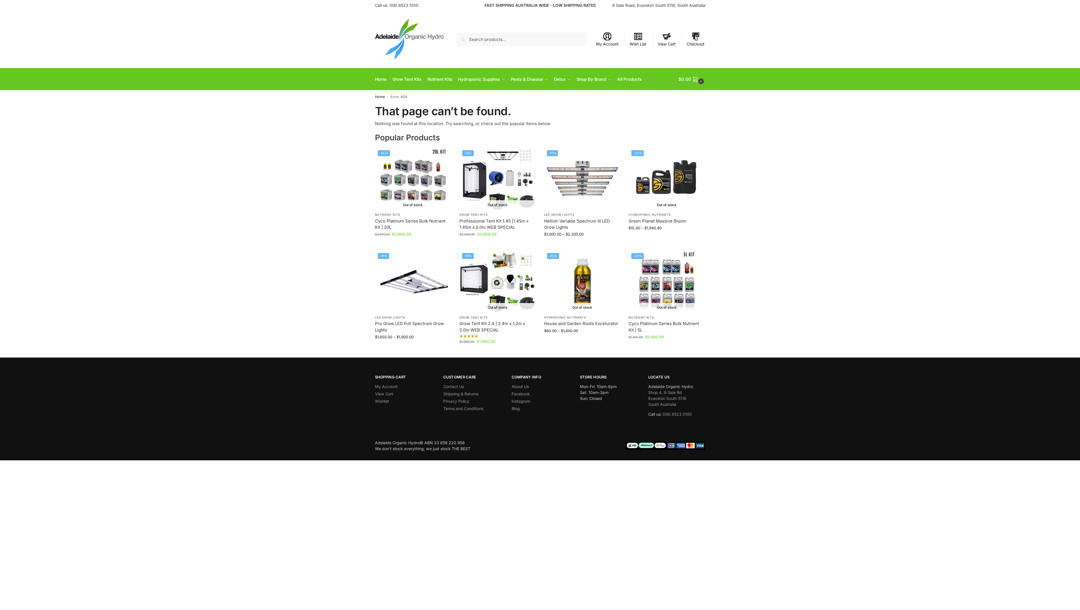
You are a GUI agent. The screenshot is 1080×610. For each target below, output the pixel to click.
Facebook (521, 393)
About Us (520, 386)
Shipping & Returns (461, 393)
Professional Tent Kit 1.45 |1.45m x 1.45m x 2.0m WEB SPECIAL (494, 224)
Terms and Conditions (463, 408)
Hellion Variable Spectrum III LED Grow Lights (577, 224)
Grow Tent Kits (473, 214)
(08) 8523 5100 (403, 5)
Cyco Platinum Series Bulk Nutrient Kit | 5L (664, 327)
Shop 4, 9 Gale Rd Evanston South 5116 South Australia (667, 398)
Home (380, 97)
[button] (691, 79)
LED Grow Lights (559, 214)
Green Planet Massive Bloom (657, 221)
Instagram (521, 401)
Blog (516, 408)
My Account (607, 44)
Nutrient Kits (387, 214)
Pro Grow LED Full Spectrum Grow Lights (409, 327)
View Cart (667, 44)
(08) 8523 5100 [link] (677, 414)
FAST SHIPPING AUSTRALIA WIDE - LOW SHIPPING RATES (540, 5)
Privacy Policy (456, 401)
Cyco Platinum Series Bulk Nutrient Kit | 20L (410, 224)
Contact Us (453, 386)
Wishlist (382, 401)
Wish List (638, 44)
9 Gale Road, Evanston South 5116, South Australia (658, 5)
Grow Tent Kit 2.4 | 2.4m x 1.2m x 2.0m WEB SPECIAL (492, 327)
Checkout (695, 44)
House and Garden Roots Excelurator (581, 323)
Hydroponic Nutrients (650, 214)
